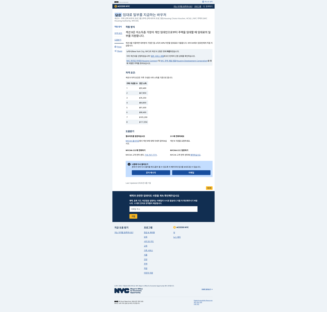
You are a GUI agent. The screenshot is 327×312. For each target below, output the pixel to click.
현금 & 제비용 (149, 232)
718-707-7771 (151, 155)
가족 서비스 (148, 250)
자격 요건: (118, 33)
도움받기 (117, 40)
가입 (133, 216)
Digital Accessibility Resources (203, 300)
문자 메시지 (151, 172)
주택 (145, 263)
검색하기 (209, 6)
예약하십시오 (195, 155)
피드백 (209, 188)
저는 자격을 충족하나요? (183, 6)
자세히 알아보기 (206, 289)
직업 (145, 268)
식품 (145, 255)
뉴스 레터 (177, 237)
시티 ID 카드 (149, 241)
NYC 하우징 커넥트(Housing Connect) (142, 60)
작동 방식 (118, 26)
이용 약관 (196, 304)
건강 (145, 259)
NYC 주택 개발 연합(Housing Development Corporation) (184, 60)
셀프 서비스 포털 (157, 56)
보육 (145, 237)
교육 (145, 246)
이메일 (191, 172)
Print (119, 47)
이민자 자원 (148, 273)
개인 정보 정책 (198, 302)
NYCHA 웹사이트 (132, 141)
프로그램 (197, 6)
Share (119, 51)
